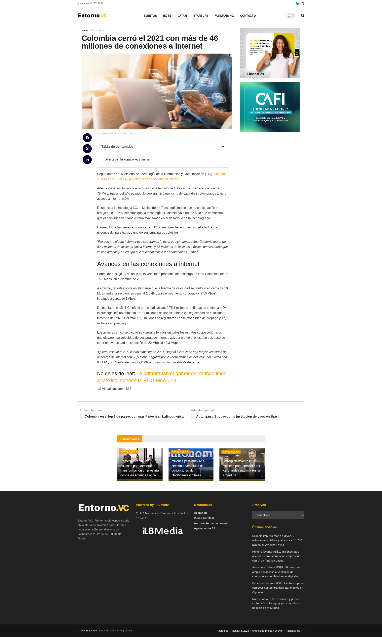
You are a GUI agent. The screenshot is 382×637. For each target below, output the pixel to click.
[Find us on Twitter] (303, 3)
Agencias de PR (204, 528)
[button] (87, 137)
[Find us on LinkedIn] (297, 3)
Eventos (150, 16)
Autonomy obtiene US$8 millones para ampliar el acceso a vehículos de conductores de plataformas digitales (189, 465)
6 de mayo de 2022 (128, 133)
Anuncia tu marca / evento (212, 523)
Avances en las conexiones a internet (127, 159)
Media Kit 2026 (204, 518)
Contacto (248, 16)
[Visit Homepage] (92, 15)
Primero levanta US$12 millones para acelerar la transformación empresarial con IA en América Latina (276, 556)
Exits (167, 16)
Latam (182, 16)
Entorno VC (92, 630)
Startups (200, 16)
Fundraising (224, 16)
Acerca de (201, 512)
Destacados (108, 133)
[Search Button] (302, 16)
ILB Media (146, 513)
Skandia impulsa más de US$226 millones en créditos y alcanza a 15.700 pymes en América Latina (277, 540)
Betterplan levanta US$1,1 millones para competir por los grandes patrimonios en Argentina (277, 587)
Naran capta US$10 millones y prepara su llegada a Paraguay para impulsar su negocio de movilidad (277, 603)
